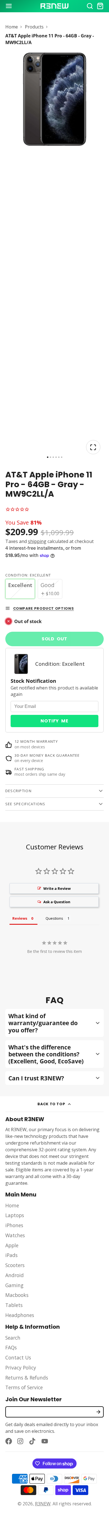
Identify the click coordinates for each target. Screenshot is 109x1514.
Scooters (15, 1265)
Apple (11, 1245)
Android (14, 1275)
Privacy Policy (20, 1367)
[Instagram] (20, 1441)
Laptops (14, 1215)
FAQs (11, 1347)
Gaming (14, 1285)
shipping (37, 541)
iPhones (14, 1225)
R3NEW (43, 1504)
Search (12, 1337)
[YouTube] (44, 1441)
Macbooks (17, 1295)
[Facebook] (8, 1441)
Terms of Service (24, 1387)
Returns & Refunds (26, 1377)
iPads (11, 1255)
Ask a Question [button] (56, 901)
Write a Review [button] (57, 888)
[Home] (54, 6)
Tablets (14, 1305)
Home (11, 27)
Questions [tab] (54, 918)
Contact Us (18, 1357)
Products (34, 27)
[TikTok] (32, 1441)
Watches (15, 1235)
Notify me (54, 721)
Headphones (19, 1315)
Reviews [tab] (19, 918)
